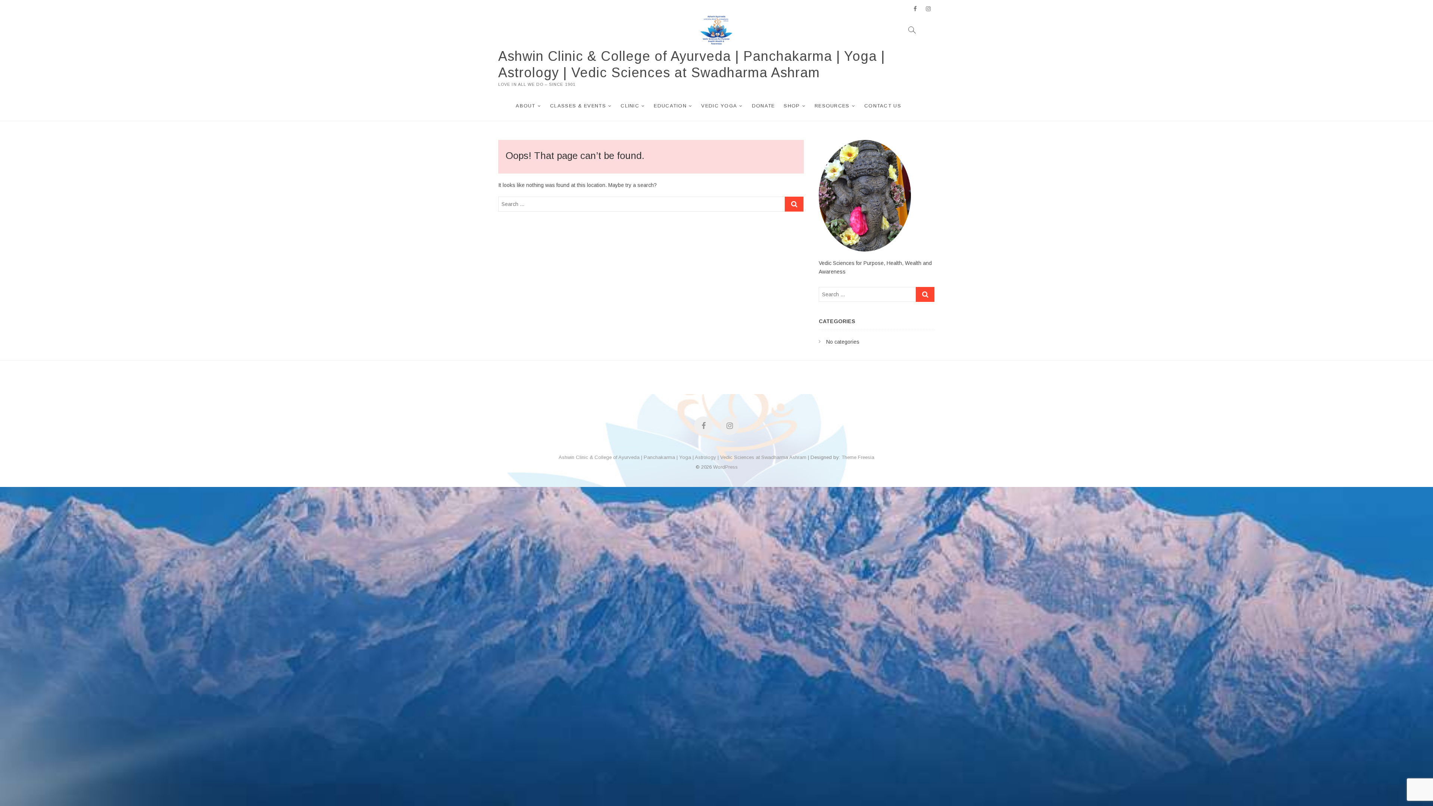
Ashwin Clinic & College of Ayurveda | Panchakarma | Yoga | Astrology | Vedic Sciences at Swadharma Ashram (691, 64)
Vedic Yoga (719, 106)
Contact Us (882, 106)
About (526, 106)
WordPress (725, 467)
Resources (832, 106)
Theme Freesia (858, 457)
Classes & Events (578, 106)
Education (670, 106)
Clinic (630, 106)
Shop (792, 106)
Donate (763, 106)
